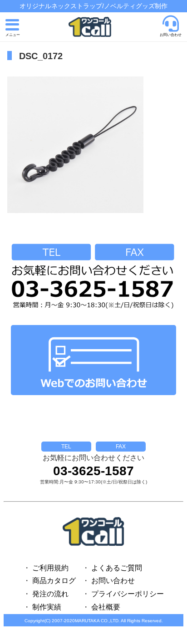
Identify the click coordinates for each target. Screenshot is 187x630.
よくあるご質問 (116, 568)
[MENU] (12, 28)
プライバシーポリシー (127, 594)
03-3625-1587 (93, 471)
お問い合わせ (113, 580)
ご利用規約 (50, 568)
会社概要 (105, 607)
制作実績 (46, 607)
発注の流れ (50, 594)
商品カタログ (54, 580)
